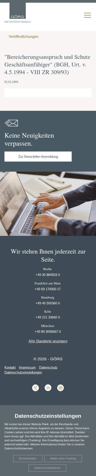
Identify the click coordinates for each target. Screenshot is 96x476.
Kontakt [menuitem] (10, 367)
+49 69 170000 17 (48, 289)
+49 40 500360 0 (47, 303)
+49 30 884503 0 (47, 275)
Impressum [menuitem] (27, 367)
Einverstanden (28, 458)
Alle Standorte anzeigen (48, 341)
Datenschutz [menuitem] (48, 367)
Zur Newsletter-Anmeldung (38, 156)
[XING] (35, 394)
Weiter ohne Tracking (63, 458)
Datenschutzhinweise (47, 468)
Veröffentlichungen (23, 36)
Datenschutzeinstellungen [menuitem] (23, 372)
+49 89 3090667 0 (48, 331)
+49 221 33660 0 (47, 317)
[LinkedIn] (48, 394)
